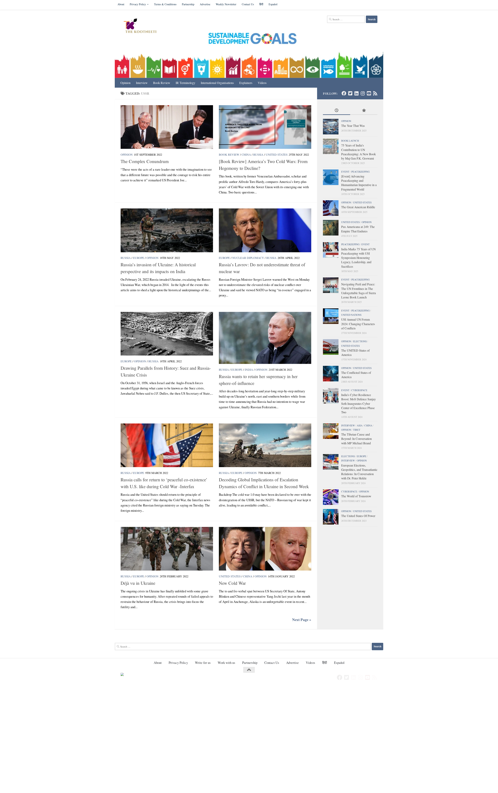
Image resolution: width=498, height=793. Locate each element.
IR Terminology (185, 83)
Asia (359, 425)
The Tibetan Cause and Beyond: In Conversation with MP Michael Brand (356, 438)
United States (277, 154)
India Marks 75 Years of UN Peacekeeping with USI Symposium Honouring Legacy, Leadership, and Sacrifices (358, 257)
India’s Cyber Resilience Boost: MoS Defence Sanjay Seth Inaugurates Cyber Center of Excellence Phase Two (358, 403)
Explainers (245, 83)
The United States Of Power (358, 516)
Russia (258, 154)
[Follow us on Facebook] (344, 93)
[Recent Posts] (336, 110)
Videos (262, 83)
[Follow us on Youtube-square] (368, 93)
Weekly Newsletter (226, 4)
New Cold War (232, 583)
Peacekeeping (360, 171)
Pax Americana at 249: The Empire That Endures (358, 229)
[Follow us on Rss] (375, 93)
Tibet (356, 429)
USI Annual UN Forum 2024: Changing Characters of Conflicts (358, 323)
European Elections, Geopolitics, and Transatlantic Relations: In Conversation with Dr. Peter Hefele (359, 471)
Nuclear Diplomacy (248, 258)
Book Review (161, 83)
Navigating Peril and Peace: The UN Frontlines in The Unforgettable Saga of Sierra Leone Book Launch (358, 290)
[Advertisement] (116, 715)
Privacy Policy (138, 4)
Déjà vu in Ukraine (138, 583)
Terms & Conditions (165, 4)
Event (345, 171)
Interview (142, 83)
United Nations (351, 315)
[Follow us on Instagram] (362, 93)
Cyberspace (359, 390)
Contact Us (248, 4)
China (246, 154)
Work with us (226, 662)
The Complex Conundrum (145, 161)
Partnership (188, 4)
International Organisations (217, 83)
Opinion (125, 83)
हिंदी (261, 4)
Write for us (203, 662)
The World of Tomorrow (356, 496)
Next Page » (301, 619)
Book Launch (350, 140)
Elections (360, 341)
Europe (138, 258)
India (249, 369)
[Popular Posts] (363, 110)
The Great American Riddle (358, 207)
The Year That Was (353, 125)
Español (273, 4)
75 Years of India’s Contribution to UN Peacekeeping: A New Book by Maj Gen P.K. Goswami (358, 151)
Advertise (205, 4)
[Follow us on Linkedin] (356, 93)
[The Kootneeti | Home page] (142, 26)
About (120, 4)
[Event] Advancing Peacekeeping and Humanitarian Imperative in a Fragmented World (359, 182)
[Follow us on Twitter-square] (350, 93)
